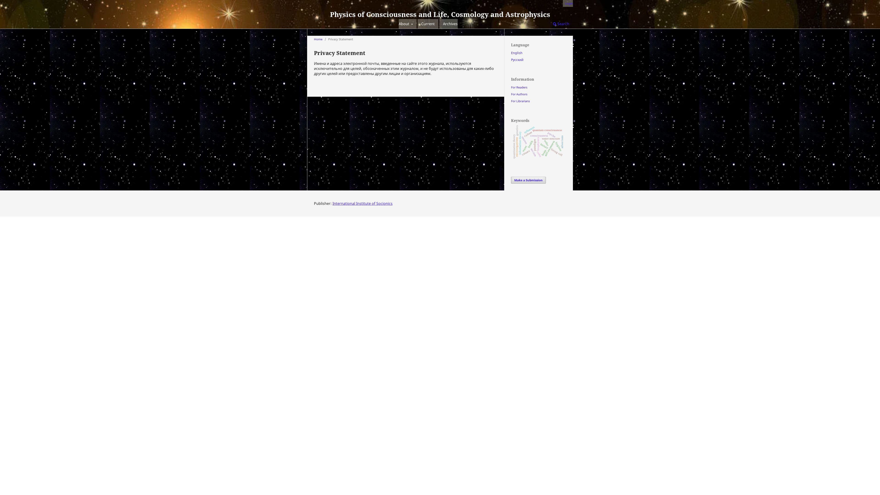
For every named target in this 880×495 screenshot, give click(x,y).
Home (318, 39)
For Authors (519, 94)
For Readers (519, 87)
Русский (517, 60)
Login (569, 3)
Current (428, 23)
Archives (450, 23)
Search (562, 23)
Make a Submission (528, 180)
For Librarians (520, 101)
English (516, 53)
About (404, 23)
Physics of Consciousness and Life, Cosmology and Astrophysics (440, 14)
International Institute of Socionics (363, 203)
